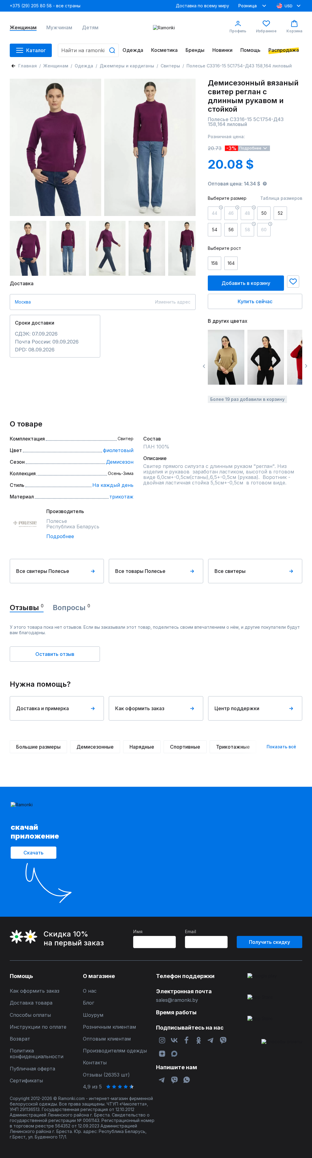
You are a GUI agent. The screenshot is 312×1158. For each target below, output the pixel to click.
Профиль (237, 31)
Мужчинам (59, 28)
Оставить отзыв (54, 654)
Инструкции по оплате (38, 1027)
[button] (293, 281)
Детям (90, 28)
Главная (27, 65)
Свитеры (170, 65)
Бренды (195, 50)
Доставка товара (31, 1003)
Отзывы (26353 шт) (106, 1075)
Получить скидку (269, 942)
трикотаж (121, 496)
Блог (88, 1003)
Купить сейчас (255, 301)
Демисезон (119, 462)
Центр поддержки (236, 708)
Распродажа (283, 50)
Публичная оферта (32, 1069)
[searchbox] (88, 50)
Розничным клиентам (109, 1027)
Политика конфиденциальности (36, 1053)
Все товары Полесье (140, 571)
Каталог (36, 50)
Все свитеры (230, 571)
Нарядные (141, 747)
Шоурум (93, 1015)
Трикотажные (233, 747)
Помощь (250, 50)
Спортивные (185, 747)
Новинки (222, 50)
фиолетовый (118, 450)
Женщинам (23, 28)
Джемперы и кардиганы (127, 65)
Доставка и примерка (42, 708)
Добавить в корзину (246, 283)
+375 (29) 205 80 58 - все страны (45, 5)
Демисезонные (95, 747)
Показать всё (281, 746)
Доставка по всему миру (202, 5)
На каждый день (112, 485)
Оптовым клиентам (107, 1039)
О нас (90, 991)
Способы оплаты (30, 1015)
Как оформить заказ (139, 708)
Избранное (266, 31)
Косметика (164, 50)
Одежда (132, 50)
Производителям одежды (115, 1051)
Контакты (95, 1063)
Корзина (294, 31)
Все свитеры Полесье (42, 571)
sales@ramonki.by (177, 1000)
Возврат (20, 1039)
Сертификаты (26, 1081)
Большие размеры (38, 747)
